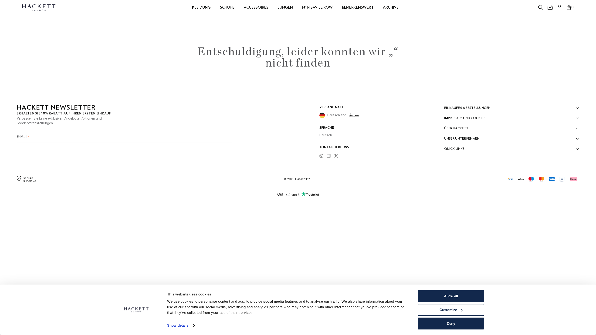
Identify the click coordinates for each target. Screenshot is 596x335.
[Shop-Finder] (550, 7)
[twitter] (338, 156)
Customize (448, 310)
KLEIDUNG (201, 7)
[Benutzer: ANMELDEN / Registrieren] (559, 7)
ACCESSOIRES (256, 7)
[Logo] (39, 7)
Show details (177, 326)
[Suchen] (541, 7)
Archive (391, 7)
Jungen (285, 7)
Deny (451, 323)
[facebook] (330, 156)
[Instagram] (323, 156)
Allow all (451, 296)
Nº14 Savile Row (317, 7)
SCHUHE (227, 7)
